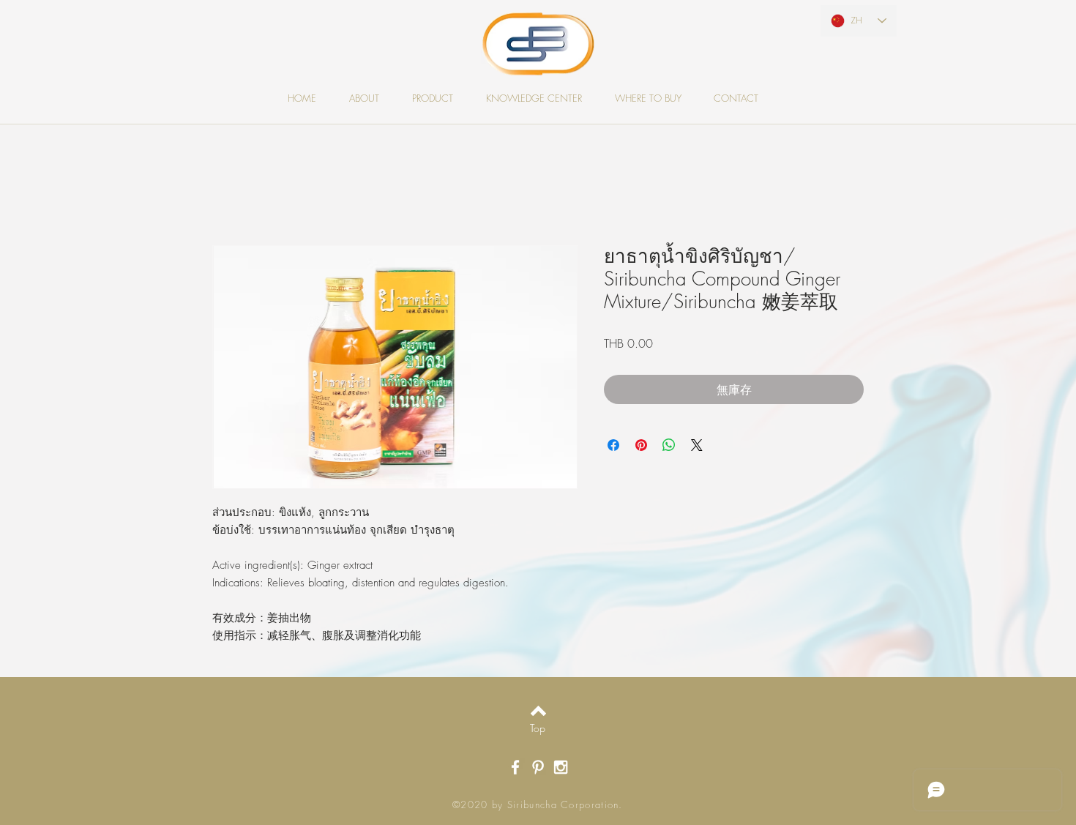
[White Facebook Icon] (515, 768)
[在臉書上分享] (613, 446)
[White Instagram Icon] (560, 768)
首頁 (224, 194)
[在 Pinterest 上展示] (641, 446)
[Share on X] (697, 446)
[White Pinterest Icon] (538, 768)
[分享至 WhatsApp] (669, 446)
